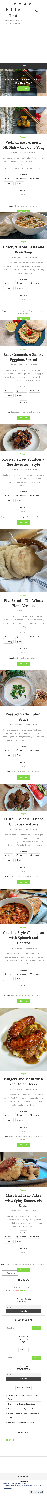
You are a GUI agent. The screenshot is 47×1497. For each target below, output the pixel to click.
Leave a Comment (30, 153)
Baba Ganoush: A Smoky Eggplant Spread (23, 1409)
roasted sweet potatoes (15, 517)
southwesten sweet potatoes (34, 517)
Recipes (24, 75)
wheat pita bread (30, 658)
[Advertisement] (23, 45)
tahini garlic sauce (33, 771)
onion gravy (38, 1136)
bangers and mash (15, 1136)
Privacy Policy (24, 1481)
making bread (19, 658)
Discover (23, 89)
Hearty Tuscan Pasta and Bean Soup (21, 1404)
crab (8, 1264)
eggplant (17, 412)
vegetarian (36, 412)
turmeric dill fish (22, 206)
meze (24, 412)
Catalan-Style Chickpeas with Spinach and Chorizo (23, 937)
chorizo (39, 995)
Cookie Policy (8, 1488)
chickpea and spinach (16, 995)
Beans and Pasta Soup (15, 311)
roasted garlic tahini (18, 771)
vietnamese (33, 206)
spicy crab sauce (38, 1264)
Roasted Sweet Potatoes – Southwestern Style (23, 1415)
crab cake (14, 1264)
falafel (38, 876)
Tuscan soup (38, 311)
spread (29, 412)
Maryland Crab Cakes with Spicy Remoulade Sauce (23, 1200)
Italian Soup (28, 311)
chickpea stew (30, 995)
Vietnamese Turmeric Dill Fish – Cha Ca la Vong (23, 81)
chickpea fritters (28, 876)
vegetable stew (22, 313)
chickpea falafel (16, 876)
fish (15, 206)
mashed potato (28, 1136)
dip (12, 412)
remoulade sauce (25, 1264)
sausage (23, 1139)
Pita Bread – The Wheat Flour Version (21, 1422)
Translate (22, 1290)
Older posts (11, 1273)
